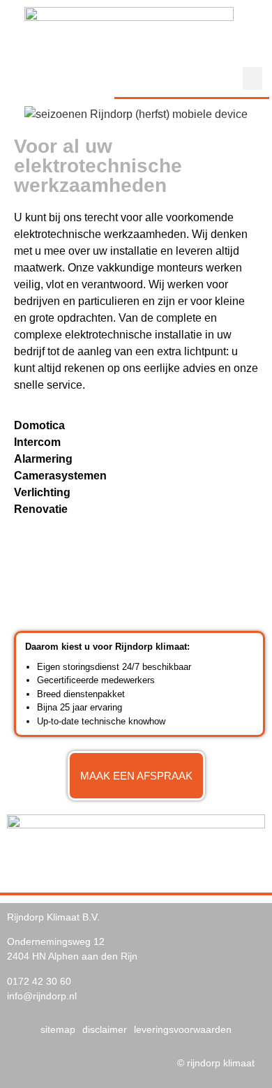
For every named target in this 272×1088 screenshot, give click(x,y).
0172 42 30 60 (39, 981)
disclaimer (104, 1029)
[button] (252, 78)
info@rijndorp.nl (42, 995)
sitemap (57, 1029)
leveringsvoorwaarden (183, 1029)
